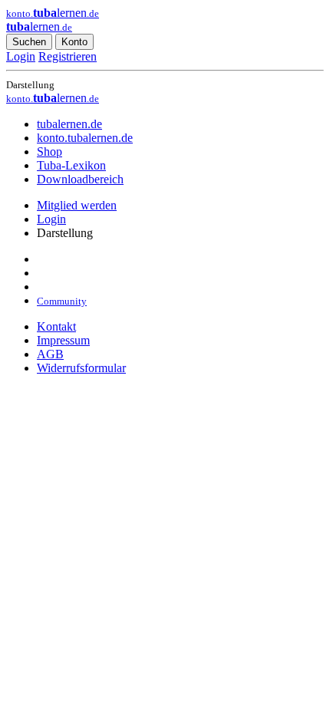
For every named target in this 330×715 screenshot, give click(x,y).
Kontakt (56, 326)
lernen (39, 26)
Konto (74, 42)
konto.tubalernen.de (85, 137)
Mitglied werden (77, 205)
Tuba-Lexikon (71, 165)
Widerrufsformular (81, 367)
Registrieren (67, 56)
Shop (49, 151)
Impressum (63, 340)
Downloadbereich (80, 179)
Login (20, 56)
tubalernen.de (69, 123)
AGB (50, 354)
